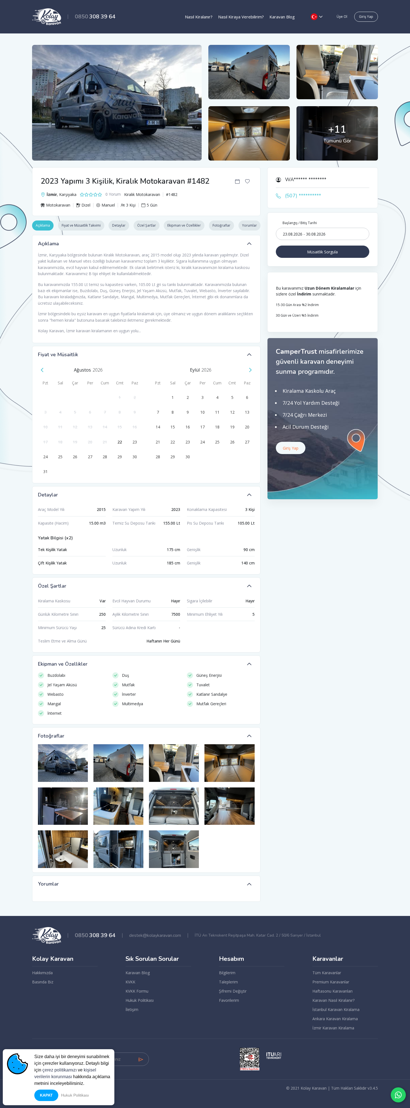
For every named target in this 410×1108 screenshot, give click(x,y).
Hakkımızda (42, 972)
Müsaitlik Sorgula (322, 251)
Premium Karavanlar (330, 982)
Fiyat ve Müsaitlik (58, 354)
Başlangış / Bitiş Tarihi (300, 223)
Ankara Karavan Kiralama (335, 1018)
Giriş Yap (366, 16)
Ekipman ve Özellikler (184, 225)
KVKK (130, 982)
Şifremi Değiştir (233, 991)
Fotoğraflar (221, 225)
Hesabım (231, 959)
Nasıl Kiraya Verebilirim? (241, 17)
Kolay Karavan (52, 959)
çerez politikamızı (59, 1070)
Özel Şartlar (146, 225)
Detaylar (119, 225)
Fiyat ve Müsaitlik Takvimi (81, 225)
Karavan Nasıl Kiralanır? (333, 1000)
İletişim (132, 1009)
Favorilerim (229, 1000)
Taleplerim (228, 982)
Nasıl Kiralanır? (199, 17)
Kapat (46, 1095)
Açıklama (43, 225)
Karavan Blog (282, 17)
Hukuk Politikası (140, 1000)
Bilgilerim (227, 972)
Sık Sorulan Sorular (152, 959)
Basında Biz (42, 982)
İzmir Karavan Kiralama (333, 1028)
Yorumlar (249, 225)
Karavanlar (327, 959)
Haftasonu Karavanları (332, 991)
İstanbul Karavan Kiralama (336, 1009)
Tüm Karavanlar (326, 972)
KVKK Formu (137, 991)
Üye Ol (342, 16)
